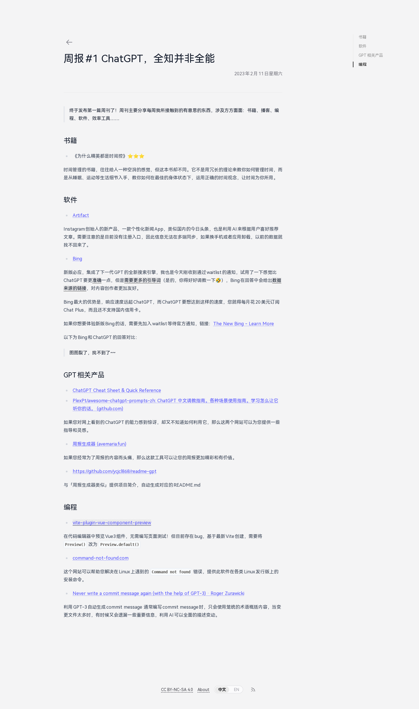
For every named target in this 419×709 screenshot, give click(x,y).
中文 (222, 689)
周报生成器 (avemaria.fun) (99, 444)
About (204, 689)
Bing (77, 258)
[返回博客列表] (69, 42)
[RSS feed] (253, 689)
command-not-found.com (101, 558)
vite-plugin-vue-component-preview (112, 522)
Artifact (81, 215)
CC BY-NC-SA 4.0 (177, 689)
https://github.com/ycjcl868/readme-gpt (114, 471)
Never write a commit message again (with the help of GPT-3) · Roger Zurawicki (158, 593)
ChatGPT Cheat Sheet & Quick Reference (117, 390)
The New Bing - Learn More (243, 323)
